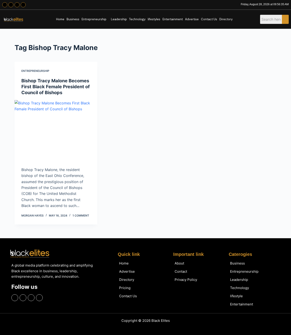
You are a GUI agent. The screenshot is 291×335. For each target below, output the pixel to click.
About (179, 263)
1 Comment (81, 215)
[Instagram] (10, 4)
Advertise (192, 19)
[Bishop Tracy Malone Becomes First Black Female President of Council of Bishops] (56, 131)
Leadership (119, 19)
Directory (226, 19)
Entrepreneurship (94, 19)
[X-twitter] (17, 4)
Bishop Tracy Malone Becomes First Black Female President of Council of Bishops (55, 86)
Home (60, 19)
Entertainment (173, 19)
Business (73, 19)
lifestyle (236, 296)
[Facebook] (4, 4)
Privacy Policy (186, 279)
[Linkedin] (23, 4)
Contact (181, 271)
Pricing (124, 288)
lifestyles (154, 19)
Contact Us (209, 19)
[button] (95, 19)
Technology (137, 19)
